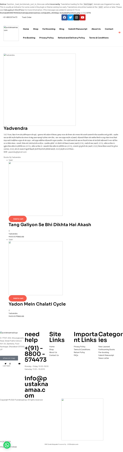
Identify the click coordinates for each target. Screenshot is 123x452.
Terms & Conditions (99, 38)
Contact (109, 29)
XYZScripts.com (72, 444)
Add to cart (18, 219)
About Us (96, 29)
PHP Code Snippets (51, 444)
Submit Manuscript (77, 29)
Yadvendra (13, 234)
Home (26, 29)
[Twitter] (71, 17)
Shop (35, 29)
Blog (61, 29)
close (14, 447)
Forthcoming (49, 29)
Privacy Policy (46, 38)
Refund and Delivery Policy (71, 38)
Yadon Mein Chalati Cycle (37, 304)
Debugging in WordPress (13, 10)
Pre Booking (29, 38)
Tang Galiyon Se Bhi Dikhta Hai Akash (50, 224)
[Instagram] (77, 17)
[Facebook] (65, 17)
